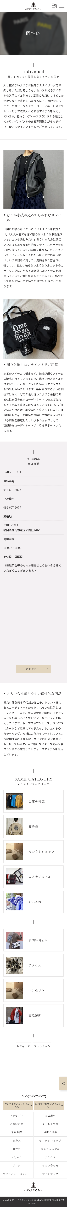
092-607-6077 (12, 490)
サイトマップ (50, 1174)
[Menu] (62, 6)
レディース (23, 1046)
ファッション (42, 1046)
